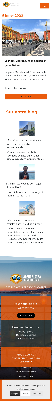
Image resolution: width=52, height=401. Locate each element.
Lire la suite (26, 96)
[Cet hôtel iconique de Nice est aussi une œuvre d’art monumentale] (26, 128)
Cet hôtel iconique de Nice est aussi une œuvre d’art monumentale (24, 143)
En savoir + (37, 394)
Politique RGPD (26, 376)
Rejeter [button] (25, 394)
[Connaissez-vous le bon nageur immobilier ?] (26, 172)
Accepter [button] (14, 394)
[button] (44, 5)
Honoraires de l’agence (26, 371)
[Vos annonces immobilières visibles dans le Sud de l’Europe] (26, 208)
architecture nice (18, 88)
